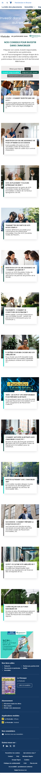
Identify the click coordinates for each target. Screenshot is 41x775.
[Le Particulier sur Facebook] (3, 746)
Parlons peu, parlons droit (31, 666)
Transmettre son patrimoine (20, 76)
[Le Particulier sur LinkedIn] (7, 746)
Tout (28, 69)
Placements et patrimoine (12, 668)
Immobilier (29, 7)
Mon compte (8, 706)
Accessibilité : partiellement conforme (20, 766)
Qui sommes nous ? (29, 753)
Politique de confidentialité (12, 763)
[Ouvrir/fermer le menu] (2, 2)
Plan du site (33, 763)
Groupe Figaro (16, 760)
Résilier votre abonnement (12, 708)
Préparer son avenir (30, 72)
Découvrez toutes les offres (12, 703)
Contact (10, 756)
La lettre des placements (12, 7)
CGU (25, 763)
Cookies (26, 760)
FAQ (17, 756)
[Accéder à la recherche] (7, 2)
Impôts (25, 668)
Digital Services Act (20, 770)
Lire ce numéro (24, 685)
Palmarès (7, 666)
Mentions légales (28, 756)
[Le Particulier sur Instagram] (14, 746)
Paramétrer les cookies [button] (12, 753)
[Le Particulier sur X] (10, 746)
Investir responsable (11, 72)
